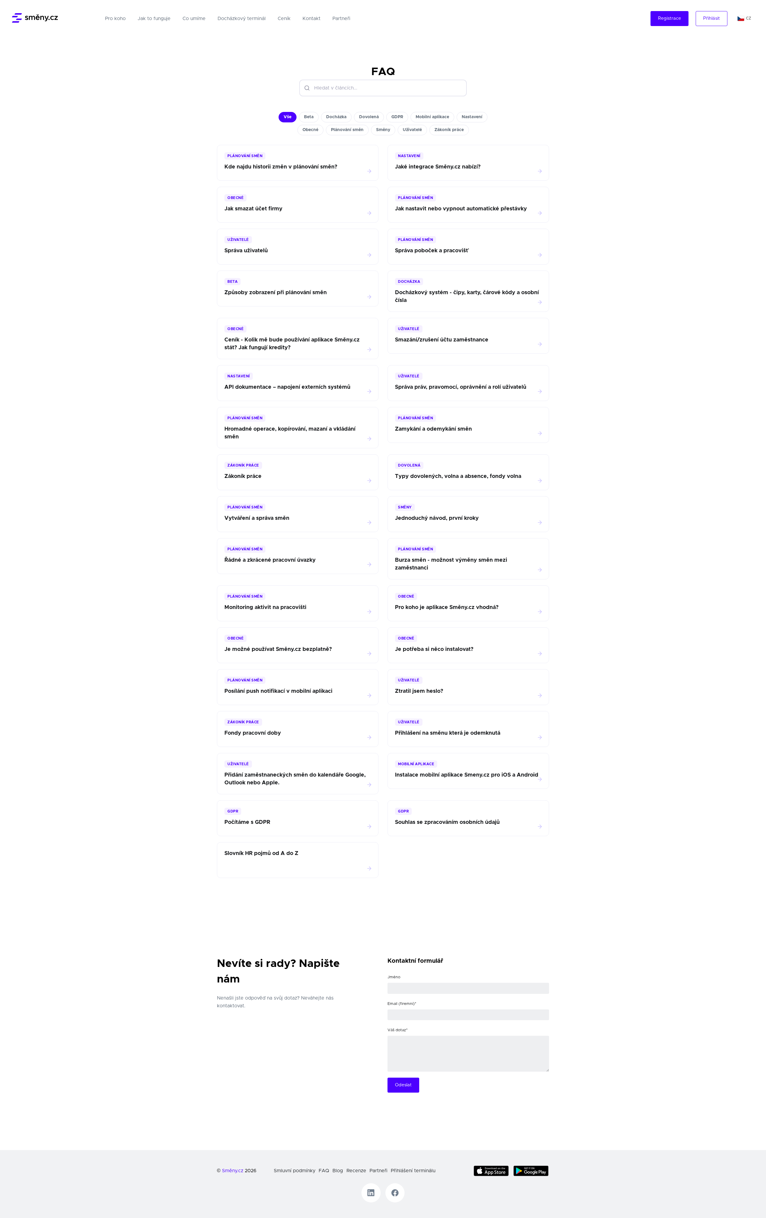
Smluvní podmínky (294, 1170)
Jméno (393, 977)
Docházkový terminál (242, 18)
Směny (383, 130)
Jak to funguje (154, 18)
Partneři (341, 18)
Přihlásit (711, 18)
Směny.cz (232, 1170)
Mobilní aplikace (432, 117)
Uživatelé (412, 130)
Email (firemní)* (401, 1004)
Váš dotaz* (397, 1030)
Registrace (669, 18)
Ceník (284, 18)
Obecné (310, 130)
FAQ (324, 1170)
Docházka (336, 117)
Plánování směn (347, 130)
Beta (309, 117)
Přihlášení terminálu (413, 1170)
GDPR (397, 117)
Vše (287, 117)
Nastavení (472, 117)
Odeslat (403, 1085)
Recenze (356, 1170)
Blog (337, 1170)
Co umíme (194, 18)
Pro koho (116, 18)
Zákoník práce (449, 130)
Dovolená (369, 117)
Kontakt (311, 18)
